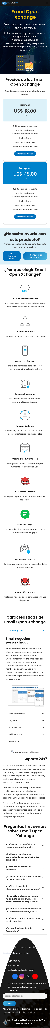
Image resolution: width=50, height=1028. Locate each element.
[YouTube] (35, 976)
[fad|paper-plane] (5, 987)
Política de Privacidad (25, 1012)
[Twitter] (28, 976)
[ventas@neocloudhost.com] (5, 970)
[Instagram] (21, 976)
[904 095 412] (5, 965)
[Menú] (47, 3)
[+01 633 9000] (5, 961)
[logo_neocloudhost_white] (10, 3)
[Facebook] (15, 976)
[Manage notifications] (5, 1023)
